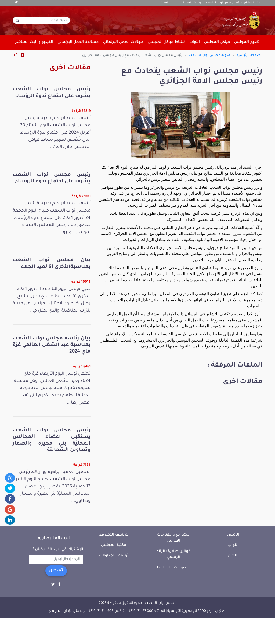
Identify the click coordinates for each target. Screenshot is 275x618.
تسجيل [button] (56, 571)
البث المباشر (166, 3)
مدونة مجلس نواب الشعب (209, 55)
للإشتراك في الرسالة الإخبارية (58, 549)
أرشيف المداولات (190, 3)
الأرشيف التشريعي (113, 535)
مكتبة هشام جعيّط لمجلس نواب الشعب (233, 3)
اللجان (233, 556)
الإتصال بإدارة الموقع (67, 611)
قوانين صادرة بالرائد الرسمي (173, 554)
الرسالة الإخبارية (54, 538)
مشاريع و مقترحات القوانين (173, 538)
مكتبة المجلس (113, 545)
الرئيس (233, 535)
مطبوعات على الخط (173, 568)
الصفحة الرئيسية (249, 55)
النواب (233, 545)
